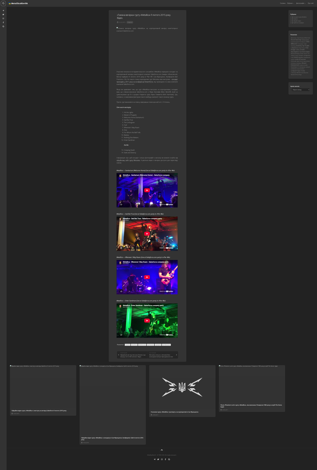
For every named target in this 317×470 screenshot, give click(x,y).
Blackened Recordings (296, 74)
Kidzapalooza (307, 57)
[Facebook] (3, 22)
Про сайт (311, 3)
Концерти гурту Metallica (299, 17)
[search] (3, 3)
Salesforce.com (142, 344)
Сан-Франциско (166, 344)
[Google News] (3, 26)
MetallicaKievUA (19, 3)
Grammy (299, 46)
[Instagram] (3, 18)
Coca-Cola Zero (300, 69)
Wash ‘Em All (300, 61)
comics (292, 59)
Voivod (296, 57)
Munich (299, 72)
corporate (127, 344)
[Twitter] (3, 14)
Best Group (293, 38)
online (297, 49)
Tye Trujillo (305, 46)
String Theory (301, 48)
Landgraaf (294, 71)
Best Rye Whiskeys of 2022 (297, 53)
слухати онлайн (304, 65)
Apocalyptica (295, 52)
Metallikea (300, 57)
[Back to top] (161, 450)
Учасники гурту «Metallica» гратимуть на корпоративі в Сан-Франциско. (175, 412)
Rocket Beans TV (295, 67)
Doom (305, 53)
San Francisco (150, 344)
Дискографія (300, 3)
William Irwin (307, 38)
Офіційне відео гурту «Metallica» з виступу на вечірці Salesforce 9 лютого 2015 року (39, 411)
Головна (282, 3)
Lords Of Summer (300, 59)
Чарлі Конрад (300, 38)
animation (301, 55)
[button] (294, 3)
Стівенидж (293, 72)
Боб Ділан (298, 63)
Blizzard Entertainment (298, 64)
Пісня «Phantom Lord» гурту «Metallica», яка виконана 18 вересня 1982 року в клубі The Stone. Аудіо (251, 406)
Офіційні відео (297, 21)
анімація (308, 67)
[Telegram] (3, 10)
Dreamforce (134, 344)
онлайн (302, 50)
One (307, 41)
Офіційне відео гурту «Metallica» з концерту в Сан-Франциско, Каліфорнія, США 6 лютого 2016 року (112, 439)
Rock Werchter (304, 72)
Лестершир (302, 67)
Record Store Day (296, 40)
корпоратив (158, 344)
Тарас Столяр (301, 71)
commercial (293, 69)
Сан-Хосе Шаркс (304, 52)
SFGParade (293, 61)
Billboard (294, 44)
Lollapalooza (294, 48)
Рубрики (290, 3)
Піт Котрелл (300, 44)
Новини (129, 22)
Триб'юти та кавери (298, 23)
